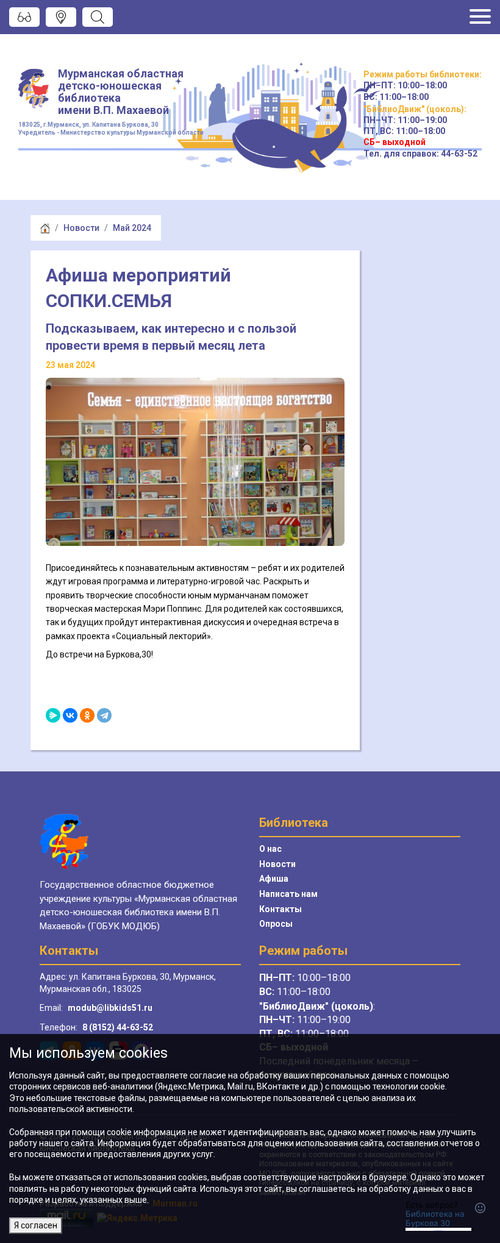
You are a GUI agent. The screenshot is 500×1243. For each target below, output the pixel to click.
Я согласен (35, 1225)
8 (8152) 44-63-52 (117, 1027)
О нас (270, 849)
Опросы (276, 924)
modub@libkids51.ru (110, 1008)
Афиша (273, 879)
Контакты (280, 909)
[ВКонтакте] (70, 715)
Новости (81, 228)
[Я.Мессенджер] (53, 715)
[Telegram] (104, 715)
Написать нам (288, 894)
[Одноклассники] (87, 715)
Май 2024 (132, 228)
